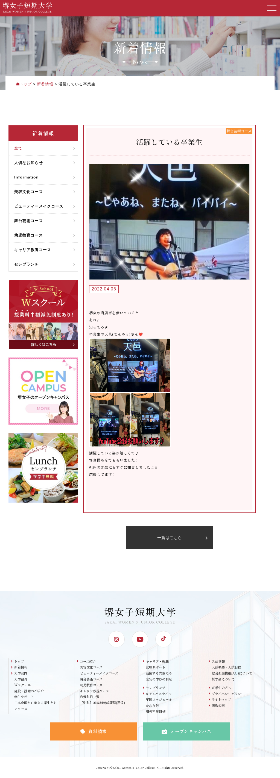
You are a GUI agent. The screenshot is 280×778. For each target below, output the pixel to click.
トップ (19, 661)
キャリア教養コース (94, 690)
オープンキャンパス (190, 731)
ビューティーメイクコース (99, 673)
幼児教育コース (91, 684)
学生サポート (24, 696)
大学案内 (20, 673)
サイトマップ (221, 699)
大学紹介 (20, 679)
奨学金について (223, 679)
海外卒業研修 (155, 711)
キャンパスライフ (159, 693)
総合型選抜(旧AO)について (232, 673)
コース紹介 (88, 661)
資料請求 (97, 731)
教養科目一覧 (90, 696)
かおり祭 (152, 705)
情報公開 (218, 705)
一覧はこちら (169, 537)
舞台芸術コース (91, 679)
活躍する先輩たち (159, 673)
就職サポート (155, 667)
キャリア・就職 (157, 661)
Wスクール (22, 684)
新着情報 (20, 667)
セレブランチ (155, 687)
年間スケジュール (159, 699)
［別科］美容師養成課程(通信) (102, 702)
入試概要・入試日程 (226, 667)
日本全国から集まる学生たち (35, 702)
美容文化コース (91, 667)
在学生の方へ (221, 687)
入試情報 (218, 661)
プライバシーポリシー (228, 693)
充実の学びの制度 (159, 679)
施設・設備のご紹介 (29, 690)
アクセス (20, 708)
